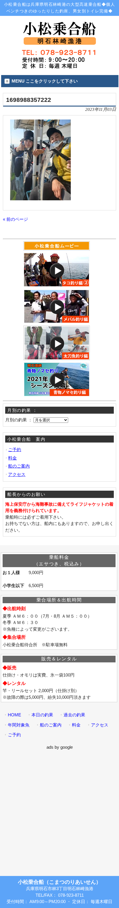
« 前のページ (15, 219)
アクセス (16, 474)
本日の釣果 (42, 714)
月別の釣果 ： (18, 419)
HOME (14, 714)
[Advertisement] (59, 809)
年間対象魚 (18, 724)
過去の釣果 (74, 714)
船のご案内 (19, 466)
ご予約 (14, 449)
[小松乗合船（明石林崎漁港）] (59, 42)
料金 (12, 457)
